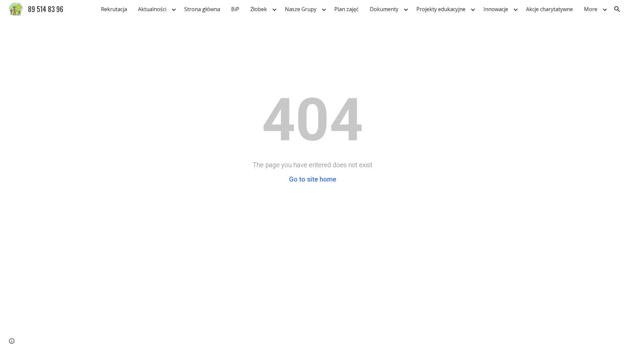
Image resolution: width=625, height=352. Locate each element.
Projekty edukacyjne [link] (440, 9)
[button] (617, 9)
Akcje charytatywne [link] (549, 9)
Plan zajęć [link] (346, 9)
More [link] (590, 9)
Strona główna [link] (202, 9)
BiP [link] (235, 9)
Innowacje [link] (495, 9)
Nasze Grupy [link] (300, 9)
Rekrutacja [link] (114, 9)
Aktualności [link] (152, 9)
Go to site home (312, 179)
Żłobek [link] (258, 9)
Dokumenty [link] (384, 9)
